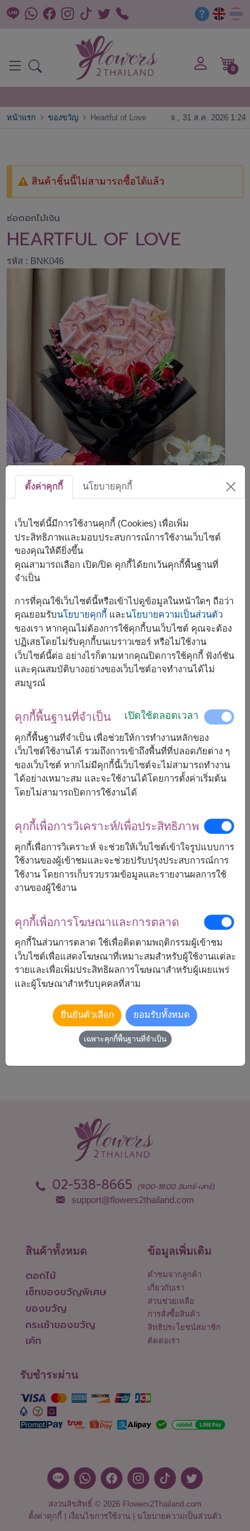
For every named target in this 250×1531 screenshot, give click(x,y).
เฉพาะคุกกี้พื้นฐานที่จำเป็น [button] (125, 1039)
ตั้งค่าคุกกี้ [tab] (44, 486)
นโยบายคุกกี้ (82, 614)
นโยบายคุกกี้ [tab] (107, 486)
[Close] (230, 486)
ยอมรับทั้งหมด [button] (161, 1014)
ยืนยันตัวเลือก (87, 1014)
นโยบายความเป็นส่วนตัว (174, 614)
